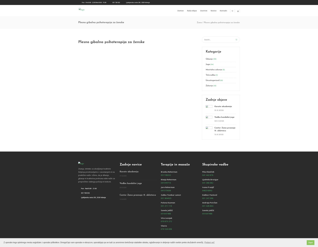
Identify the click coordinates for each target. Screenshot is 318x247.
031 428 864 (207, 206)
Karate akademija (223, 107)
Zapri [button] (310, 243)
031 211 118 (166, 206)
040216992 (207, 190)
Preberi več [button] (209, 242)
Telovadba (210, 75)
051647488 (166, 213)
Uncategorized (212, 80)
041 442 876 (207, 175)
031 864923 (166, 198)
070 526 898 (166, 229)
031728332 (166, 175)
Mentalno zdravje (214, 70)
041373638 (166, 190)
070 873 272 (166, 221)
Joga (208, 64)
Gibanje (209, 59)
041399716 (166, 182)
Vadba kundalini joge (224, 117)
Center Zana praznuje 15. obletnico (224, 129)
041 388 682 (207, 182)
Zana (199, 23)
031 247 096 (207, 198)
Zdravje (209, 86)
